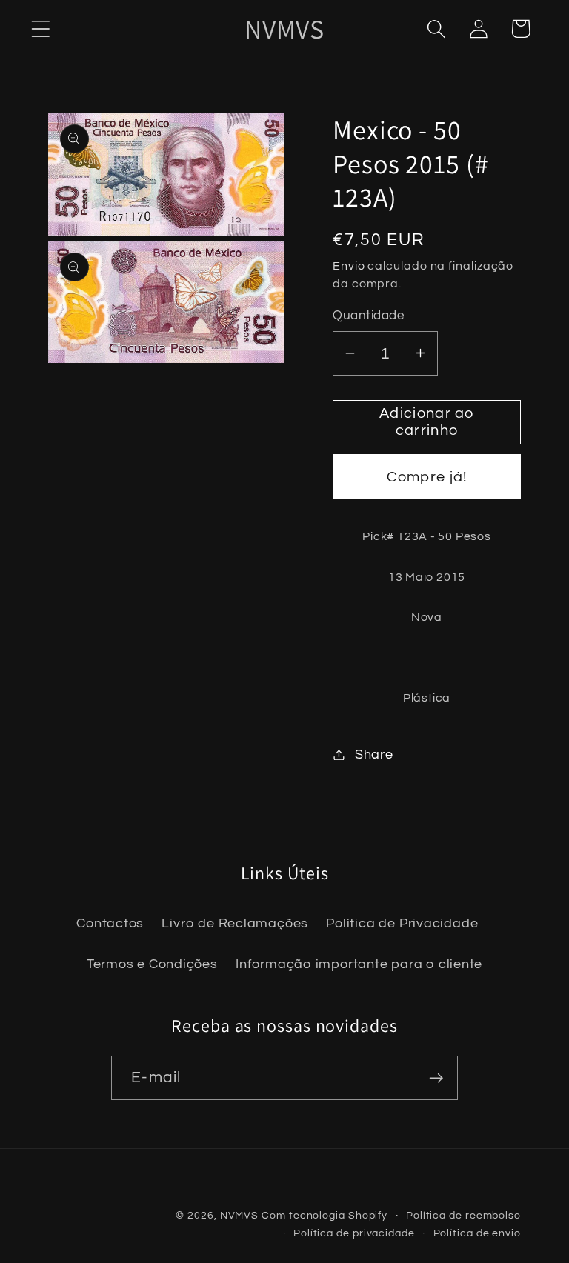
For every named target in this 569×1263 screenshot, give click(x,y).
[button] (40, 28)
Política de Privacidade (402, 923)
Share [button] (374, 754)
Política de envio (477, 1233)
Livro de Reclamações (235, 923)
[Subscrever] (436, 1078)
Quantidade (368, 315)
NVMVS (239, 1215)
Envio (349, 266)
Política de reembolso (463, 1215)
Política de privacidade (354, 1233)
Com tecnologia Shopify (324, 1215)
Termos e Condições (152, 964)
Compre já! (427, 477)
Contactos (110, 923)
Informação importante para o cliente (359, 964)
